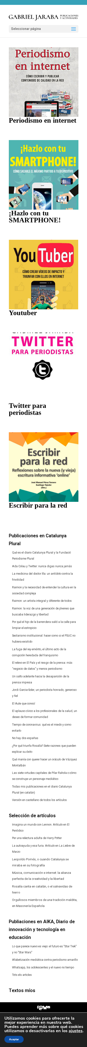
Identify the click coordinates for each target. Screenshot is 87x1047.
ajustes (76, 1031)
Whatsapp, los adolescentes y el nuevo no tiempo (43, 967)
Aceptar (14, 1039)
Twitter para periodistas (27, 409)
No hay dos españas (25, 738)
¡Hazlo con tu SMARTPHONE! (35, 216)
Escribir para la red (38, 505)
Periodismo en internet (42, 120)
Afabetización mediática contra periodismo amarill (44, 960)
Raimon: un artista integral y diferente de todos (42, 601)
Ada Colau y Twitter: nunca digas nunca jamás (42, 566)
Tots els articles (22, 975)
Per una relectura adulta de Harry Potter (37, 838)
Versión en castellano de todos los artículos (39, 800)
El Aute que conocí (23, 703)
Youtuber (23, 313)
